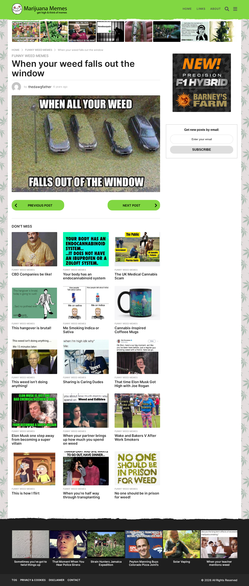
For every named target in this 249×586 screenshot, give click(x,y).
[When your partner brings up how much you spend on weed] (86, 410)
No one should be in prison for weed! (137, 495)
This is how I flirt (25, 493)
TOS (14, 580)
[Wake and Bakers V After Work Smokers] (137, 410)
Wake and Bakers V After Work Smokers (135, 438)
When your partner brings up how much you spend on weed (84, 439)
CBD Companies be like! (32, 274)
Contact (74, 580)
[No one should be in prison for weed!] (137, 468)
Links (201, 8)
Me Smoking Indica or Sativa (81, 330)
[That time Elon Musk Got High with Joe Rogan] (137, 357)
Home (187, 8)
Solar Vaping (181, 561)
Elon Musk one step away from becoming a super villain (33, 439)
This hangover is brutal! (31, 328)
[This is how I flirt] (34, 468)
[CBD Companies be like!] (34, 249)
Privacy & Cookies (33, 580)
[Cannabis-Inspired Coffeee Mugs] (137, 303)
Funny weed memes (30, 56)
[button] (227, 9)
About (215, 8)
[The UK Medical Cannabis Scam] (137, 249)
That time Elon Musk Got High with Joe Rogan (135, 384)
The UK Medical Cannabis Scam (136, 276)
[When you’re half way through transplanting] (86, 468)
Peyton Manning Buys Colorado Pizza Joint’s (144, 563)
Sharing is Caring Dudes (83, 382)
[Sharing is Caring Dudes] (86, 357)
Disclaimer (56, 580)
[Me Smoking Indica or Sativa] (86, 303)
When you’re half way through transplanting (81, 495)
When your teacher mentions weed (219, 563)
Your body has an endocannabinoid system (84, 276)
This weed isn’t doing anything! (29, 384)
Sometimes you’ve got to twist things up (30, 563)
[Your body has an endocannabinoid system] (86, 249)
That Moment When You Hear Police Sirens (68, 563)
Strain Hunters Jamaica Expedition (106, 563)
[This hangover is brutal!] (34, 303)
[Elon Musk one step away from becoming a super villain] (34, 410)
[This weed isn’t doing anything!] (34, 357)
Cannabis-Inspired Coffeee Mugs (130, 330)
